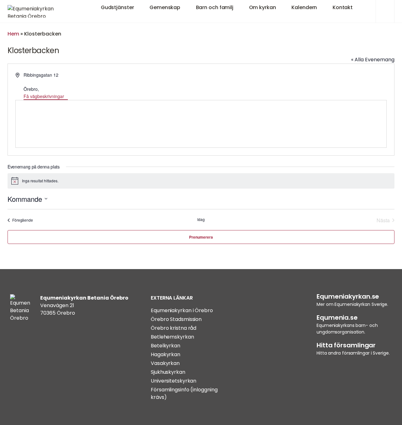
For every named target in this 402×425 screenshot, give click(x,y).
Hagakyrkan (165, 354)
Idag (201, 219)
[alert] (201, 180)
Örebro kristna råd (173, 328)
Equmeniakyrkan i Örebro (182, 310)
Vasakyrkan (165, 363)
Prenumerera (201, 237)
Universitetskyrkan (173, 380)
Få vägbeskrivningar (44, 96)
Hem (13, 33)
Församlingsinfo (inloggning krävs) (184, 393)
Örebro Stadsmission (176, 319)
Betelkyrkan (165, 345)
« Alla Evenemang (372, 59)
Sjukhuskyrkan (168, 372)
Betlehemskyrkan (172, 336)
